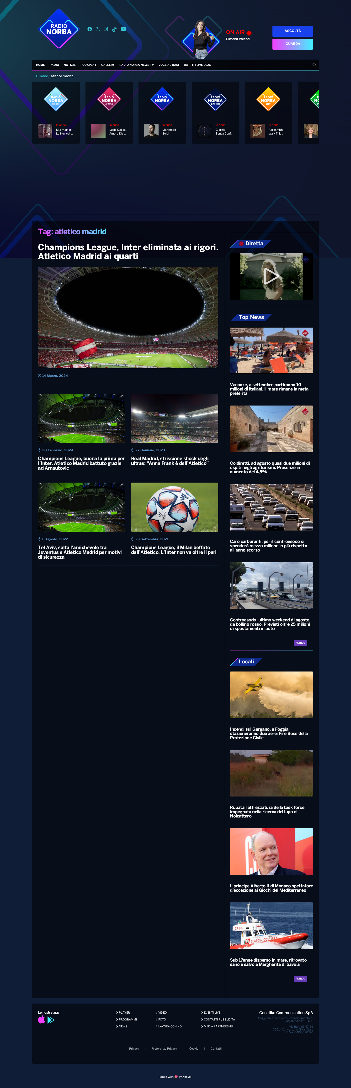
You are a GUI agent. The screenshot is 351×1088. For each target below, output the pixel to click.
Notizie (70, 65)
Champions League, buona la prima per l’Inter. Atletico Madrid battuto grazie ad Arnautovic (81, 464)
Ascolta (293, 31)
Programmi (127, 1019)
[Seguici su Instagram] (106, 30)
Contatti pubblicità (219, 1019)
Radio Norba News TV (136, 65)
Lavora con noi (170, 1026)
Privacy (134, 1048)
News (122, 1026)
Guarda (293, 44)
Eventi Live (211, 1012)
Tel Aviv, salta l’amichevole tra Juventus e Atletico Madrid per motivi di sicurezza (80, 553)
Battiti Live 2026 (197, 65)
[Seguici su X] (98, 30)
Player (124, 1012)
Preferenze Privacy (164, 1048)
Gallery (108, 65)
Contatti (216, 1048)
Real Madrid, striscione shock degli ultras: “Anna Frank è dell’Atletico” (170, 461)
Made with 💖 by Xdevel (175, 1077)
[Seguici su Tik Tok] (114, 30)
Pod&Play (88, 65)
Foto (162, 1019)
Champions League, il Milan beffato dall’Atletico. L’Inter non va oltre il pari (174, 550)
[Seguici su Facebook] (89, 30)
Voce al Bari (169, 65)
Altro (300, 643)
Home (40, 65)
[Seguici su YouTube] (123, 30)
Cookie (193, 1048)
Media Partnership (218, 1026)
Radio (54, 65)
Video (162, 1012)
